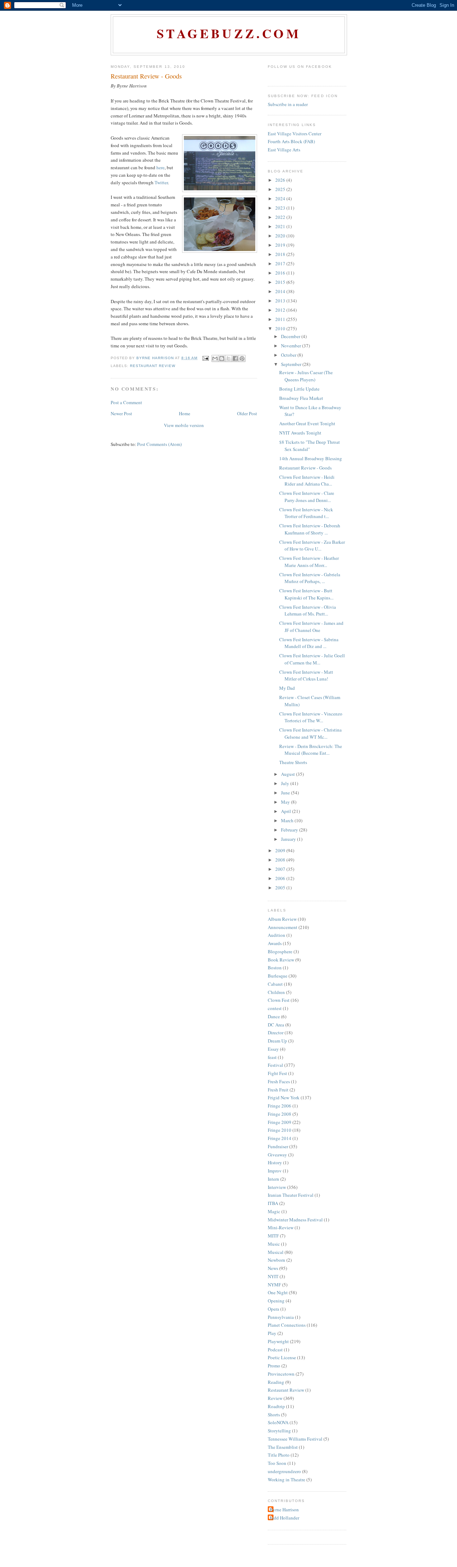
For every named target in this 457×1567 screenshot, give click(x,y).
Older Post (247, 413)
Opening (276, 1300)
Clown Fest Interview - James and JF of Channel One (311, 626)
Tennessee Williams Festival (295, 1439)
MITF (273, 1235)
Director (275, 1032)
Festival (275, 1065)
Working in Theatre (286, 1479)
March (288, 820)
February (290, 830)
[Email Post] (205, 358)
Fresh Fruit (278, 1089)
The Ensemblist (283, 1447)
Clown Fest (279, 1000)
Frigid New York (284, 1097)
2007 (280, 869)
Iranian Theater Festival (290, 1195)
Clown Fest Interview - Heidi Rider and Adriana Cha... (307, 480)
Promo (274, 1365)
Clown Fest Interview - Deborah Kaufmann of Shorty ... (309, 529)
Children (276, 992)
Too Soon (277, 1463)
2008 (280, 860)
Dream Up (277, 1041)
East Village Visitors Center (294, 133)
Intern (273, 1179)
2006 (280, 878)
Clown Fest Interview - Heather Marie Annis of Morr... (309, 561)
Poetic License (282, 1357)
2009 (280, 850)
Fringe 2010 (279, 1130)
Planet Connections (287, 1325)
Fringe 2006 (279, 1106)
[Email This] (215, 358)
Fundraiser (278, 1146)
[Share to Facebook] (235, 358)
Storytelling (279, 1430)
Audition (276, 935)
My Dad (287, 688)
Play (272, 1333)
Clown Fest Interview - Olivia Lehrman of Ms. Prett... (307, 610)
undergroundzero (284, 1471)
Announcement (282, 927)
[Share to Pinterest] (242, 358)
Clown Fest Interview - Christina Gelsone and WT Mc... (310, 733)
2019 (280, 245)
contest (275, 1008)
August (288, 774)
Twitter (161, 182)
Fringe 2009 (279, 1122)
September (291, 364)
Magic (274, 1211)
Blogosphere (280, 951)
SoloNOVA (278, 1422)
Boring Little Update (299, 389)
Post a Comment (126, 402)
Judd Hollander (284, 1518)
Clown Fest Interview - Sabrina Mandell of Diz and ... (308, 643)
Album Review (282, 919)
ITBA (273, 1203)
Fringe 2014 (279, 1138)
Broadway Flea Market (301, 398)
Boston (275, 967)
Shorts (274, 1414)
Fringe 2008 (279, 1114)
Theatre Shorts (293, 762)
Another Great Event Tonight (307, 423)
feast (272, 1057)
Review (275, 1398)
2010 (280, 328)
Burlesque (277, 976)
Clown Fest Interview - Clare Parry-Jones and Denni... (306, 496)
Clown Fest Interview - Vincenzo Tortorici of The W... (310, 717)
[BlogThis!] (221, 358)
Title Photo (279, 1455)
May (286, 802)
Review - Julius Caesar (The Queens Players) (306, 376)
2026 (280, 180)
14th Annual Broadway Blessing (310, 458)
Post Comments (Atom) (159, 444)
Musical (275, 1252)
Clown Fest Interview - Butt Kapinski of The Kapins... (306, 594)
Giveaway (277, 1154)
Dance (274, 1016)
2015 (280, 282)
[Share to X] (228, 358)
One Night (278, 1292)
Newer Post (121, 413)
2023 (280, 208)
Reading (276, 1382)
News (273, 1268)
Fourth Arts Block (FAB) (291, 141)
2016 (280, 273)
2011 (280, 319)
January (289, 839)
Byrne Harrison (284, 1509)
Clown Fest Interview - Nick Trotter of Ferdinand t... (306, 513)
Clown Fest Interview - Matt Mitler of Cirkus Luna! (306, 675)
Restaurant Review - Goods (305, 467)
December (291, 336)
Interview (277, 1187)
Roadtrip (276, 1406)
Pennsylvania (281, 1317)
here (160, 167)
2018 (280, 254)
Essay (273, 1049)
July (285, 783)
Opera (273, 1309)
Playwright (278, 1341)
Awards (275, 943)
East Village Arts (284, 149)
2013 (280, 300)
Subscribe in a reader (288, 104)
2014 (280, 291)
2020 (280, 235)
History (275, 1162)
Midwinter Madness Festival (295, 1219)
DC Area (276, 1024)
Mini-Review (280, 1227)
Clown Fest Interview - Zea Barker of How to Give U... (312, 545)
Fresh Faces (279, 1081)
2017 (280, 263)
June (286, 792)
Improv (275, 1170)
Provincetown (281, 1374)
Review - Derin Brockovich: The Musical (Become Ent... (310, 750)
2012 (280, 310)
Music (274, 1244)
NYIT (273, 1276)
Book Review (281, 959)
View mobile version (184, 425)
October (289, 355)
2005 (280, 887)
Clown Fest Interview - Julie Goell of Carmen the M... (312, 659)
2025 (280, 189)
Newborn (276, 1260)
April (286, 811)
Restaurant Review (152, 366)
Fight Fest (277, 1073)
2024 (280, 198)
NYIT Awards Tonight (300, 433)
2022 (280, 217)
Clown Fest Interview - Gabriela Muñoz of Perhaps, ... (309, 578)
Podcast (275, 1349)
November (291, 345)
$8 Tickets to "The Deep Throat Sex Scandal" (309, 445)
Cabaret (275, 984)
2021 (280, 226)
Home (184, 413)
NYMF (274, 1284)
